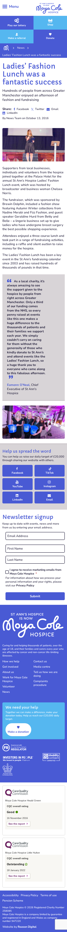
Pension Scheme (12, 901)
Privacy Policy (25, 585)
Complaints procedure (41, 683)
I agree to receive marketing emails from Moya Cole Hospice (35, 572)
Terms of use (48, 895)
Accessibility (10, 895)
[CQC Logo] (16, 795)
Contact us (40, 661)
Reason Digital (27, 927)
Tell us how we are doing (46, 674)
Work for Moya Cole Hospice (14, 679)
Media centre (42, 667)
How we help (10, 661)
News (6, 692)
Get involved (10, 667)
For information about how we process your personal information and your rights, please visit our (33, 581)
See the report (16, 824)
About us (8, 672)
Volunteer (8, 686)
